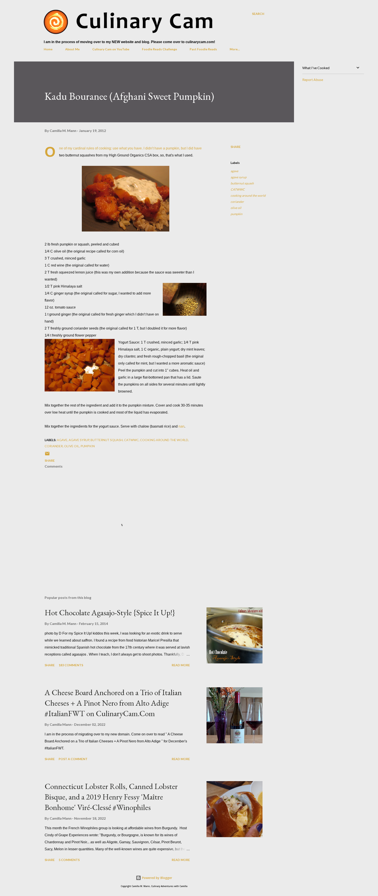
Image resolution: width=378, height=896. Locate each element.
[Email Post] (47, 455)
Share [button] (236, 147)
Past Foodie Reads (203, 49)
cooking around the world (248, 195)
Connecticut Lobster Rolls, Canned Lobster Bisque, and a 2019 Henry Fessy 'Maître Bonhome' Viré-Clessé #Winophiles (111, 796)
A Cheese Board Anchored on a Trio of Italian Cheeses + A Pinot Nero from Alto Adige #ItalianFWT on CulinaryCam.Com (113, 703)
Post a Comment (73, 759)
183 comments (71, 665)
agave (234, 171)
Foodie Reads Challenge (159, 49)
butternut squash (242, 183)
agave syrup (239, 177)
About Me (72, 49)
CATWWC (238, 189)
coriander (237, 201)
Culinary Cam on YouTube (110, 49)
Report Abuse (312, 79)
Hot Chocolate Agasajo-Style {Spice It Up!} (110, 612)
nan (181, 426)
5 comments (69, 860)
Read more (181, 665)
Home (48, 49)
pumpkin (236, 214)
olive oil (236, 208)
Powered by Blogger (156, 878)
